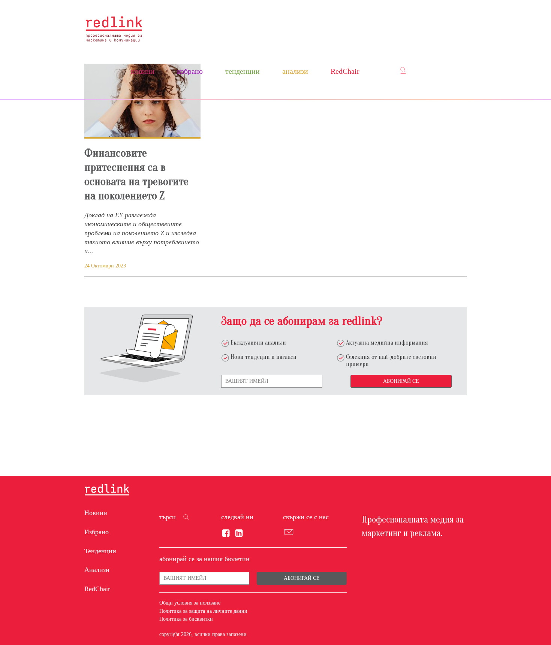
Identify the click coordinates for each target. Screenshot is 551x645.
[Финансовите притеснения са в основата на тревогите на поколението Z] (142, 101)
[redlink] (106, 490)
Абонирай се (401, 381)
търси (167, 517)
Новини (142, 71)
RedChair (345, 71)
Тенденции (242, 71)
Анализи (295, 71)
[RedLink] (113, 29)
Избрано (190, 71)
